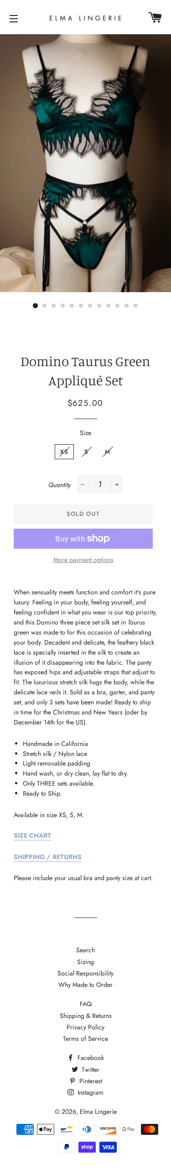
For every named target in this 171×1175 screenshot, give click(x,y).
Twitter (89, 1069)
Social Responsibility (85, 973)
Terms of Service (85, 1038)
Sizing (85, 961)
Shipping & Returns (86, 1015)
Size (85, 432)
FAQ (86, 1003)
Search (85, 950)
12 (135, 305)
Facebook (90, 1057)
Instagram (90, 1092)
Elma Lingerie (98, 1111)
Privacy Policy (85, 1027)
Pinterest (90, 1081)
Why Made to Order (85, 984)
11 (126, 305)
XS (64, 451)
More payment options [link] (83, 559)
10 (117, 305)
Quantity (59, 484)
